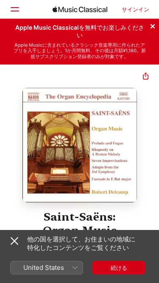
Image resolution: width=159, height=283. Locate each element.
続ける (119, 267)
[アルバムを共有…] (145, 77)
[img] (80, 9)
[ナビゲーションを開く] (14, 9)
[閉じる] (152, 25)
